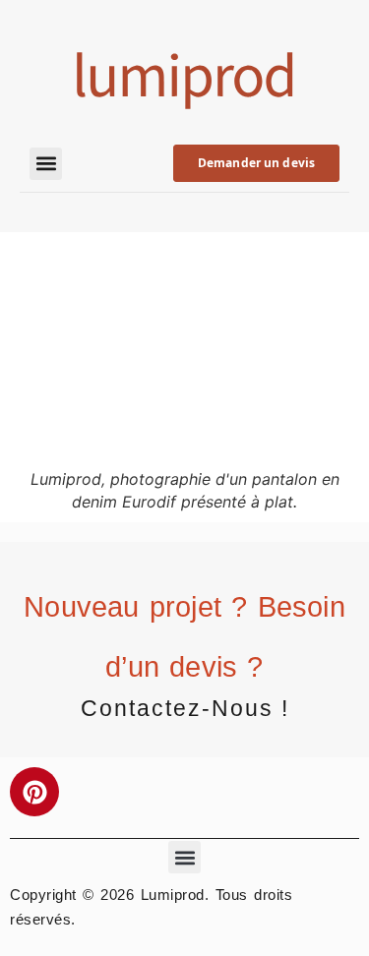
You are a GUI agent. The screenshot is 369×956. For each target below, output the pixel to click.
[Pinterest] (34, 791)
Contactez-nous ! (185, 708)
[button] (46, 164)
